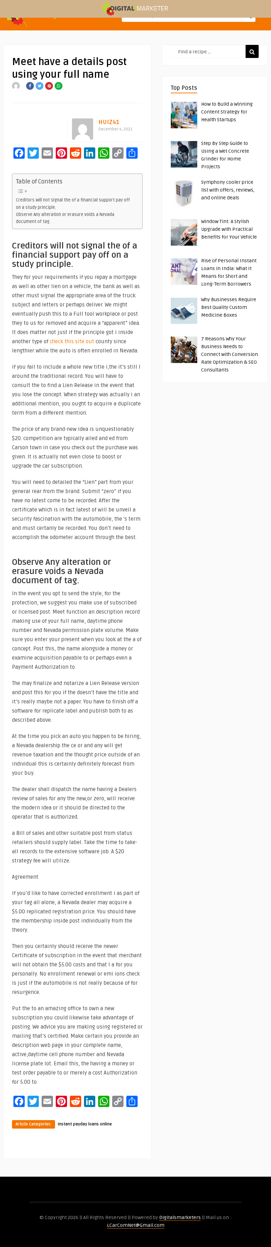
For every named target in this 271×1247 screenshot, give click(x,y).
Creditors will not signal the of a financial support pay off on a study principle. (73, 203)
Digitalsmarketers (180, 1217)
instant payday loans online (85, 1124)
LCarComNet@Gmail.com (135, 1225)
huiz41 (108, 122)
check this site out (72, 341)
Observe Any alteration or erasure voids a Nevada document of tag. (65, 218)
